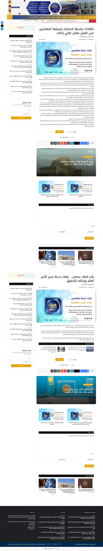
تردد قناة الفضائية (33, 544)
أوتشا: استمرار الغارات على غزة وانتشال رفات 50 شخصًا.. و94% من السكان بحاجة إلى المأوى (47, 263)
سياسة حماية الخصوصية (18, 544)
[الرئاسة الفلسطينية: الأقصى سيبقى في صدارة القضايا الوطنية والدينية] (85, 255)
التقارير (71, 17)
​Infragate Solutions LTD (49, 548)
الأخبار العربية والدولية (88, 157)
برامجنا (48, 17)
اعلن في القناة (26, 544)
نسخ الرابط (59, 132)
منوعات (58, 17)
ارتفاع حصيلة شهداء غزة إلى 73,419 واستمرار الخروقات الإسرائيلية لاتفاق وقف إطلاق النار (77, 162)
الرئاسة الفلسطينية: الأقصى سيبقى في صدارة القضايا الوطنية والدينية (86, 262)
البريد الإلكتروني (90, 232)
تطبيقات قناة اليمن (41, 544)
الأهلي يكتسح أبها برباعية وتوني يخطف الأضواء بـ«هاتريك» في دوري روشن (56, 21)
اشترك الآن (21, 118)
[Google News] (64, 137)
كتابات (53, 17)
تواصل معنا (42, 17)
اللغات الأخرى (33, 17)
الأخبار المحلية (78, 17)
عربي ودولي (65, 17)
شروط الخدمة (10, 544)
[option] (66, 162)
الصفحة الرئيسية (91, 17)
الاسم (92, 226)
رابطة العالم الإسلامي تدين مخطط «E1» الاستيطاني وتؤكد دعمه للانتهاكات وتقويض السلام (67, 263)
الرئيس (84, 17)
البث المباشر (21, 28)
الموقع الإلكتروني (62, 232)
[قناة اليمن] (51, 7)
